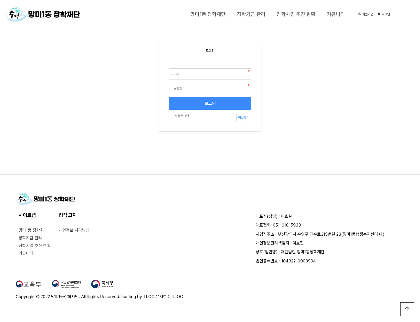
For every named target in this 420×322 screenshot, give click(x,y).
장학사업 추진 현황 (296, 14)
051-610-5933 (287, 225)
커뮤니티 (336, 14)
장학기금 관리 (251, 14)
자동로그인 (182, 116)
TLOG (149, 296)
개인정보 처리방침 (74, 230)
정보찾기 (243, 118)
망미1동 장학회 (31, 230)
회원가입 (367, 14)
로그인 (385, 14)
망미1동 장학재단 (208, 14)
